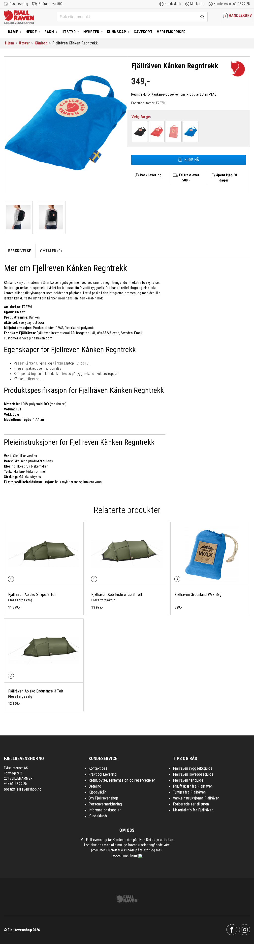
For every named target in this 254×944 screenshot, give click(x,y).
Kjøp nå (191, 159)
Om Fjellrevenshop (103, 798)
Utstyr (68, 32)
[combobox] (132, 17)
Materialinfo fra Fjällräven (193, 810)
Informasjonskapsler (105, 810)
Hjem (9, 43)
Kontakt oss (98, 768)
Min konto (197, 4)
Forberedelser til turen (191, 804)
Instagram (244, 929)
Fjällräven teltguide (188, 780)
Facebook (231, 929)
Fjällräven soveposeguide (193, 774)
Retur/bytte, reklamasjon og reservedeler (122, 780)
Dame (13, 32)
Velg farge (140, 116)
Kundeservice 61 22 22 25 (232, 4)
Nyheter (91, 32)
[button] (140, 131)
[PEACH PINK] (157, 132)
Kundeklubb (172, 4)
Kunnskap (116, 32)
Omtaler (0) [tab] (51, 251)
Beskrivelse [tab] (19, 251)
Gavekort (143, 32)
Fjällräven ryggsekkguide (193, 768)
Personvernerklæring (105, 804)
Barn (49, 32)
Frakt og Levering (103, 774)
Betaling (95, 786)
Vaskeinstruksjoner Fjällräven (196, 798)
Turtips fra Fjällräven (189, 792)
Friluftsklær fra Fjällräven (193, 786)
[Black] (140, 132)
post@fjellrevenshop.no (22, 789)
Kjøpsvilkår (97, 792)
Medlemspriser (171, 32)
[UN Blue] (190, 132)
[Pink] (174, 132)
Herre (31, 32)
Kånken (41, 43)
